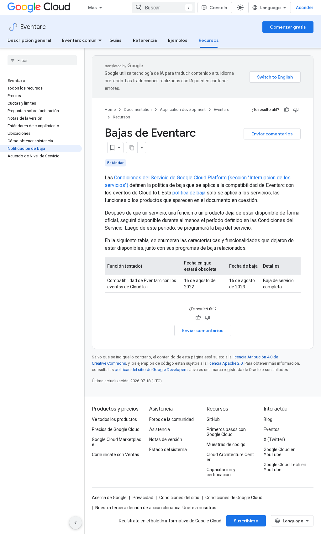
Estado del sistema (168, 449)
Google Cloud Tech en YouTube (285, 467)
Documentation (138, 109)
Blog (268, 419)
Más (92, 7)
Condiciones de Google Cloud (233, 497)
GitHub (213, 419)
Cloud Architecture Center (230, 457)
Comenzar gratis (288, 27)
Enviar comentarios (272, 134)
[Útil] (286, 109)
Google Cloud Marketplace (116, 442)
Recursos (209, 40)
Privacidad (143, 497)
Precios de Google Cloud (115, 429)
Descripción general (29, 40)
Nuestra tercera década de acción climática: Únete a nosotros (155, 507)
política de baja (188, 193)
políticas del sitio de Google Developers (151, 369)
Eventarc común (79, 40)
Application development (183, 109)
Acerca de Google (109, 497)
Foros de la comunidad (171, 419)
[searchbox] (42, 60)
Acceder (304, 7)
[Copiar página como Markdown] (132, 147)
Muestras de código (226, 444)
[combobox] (163, 7)
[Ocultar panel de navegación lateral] (75, 522)
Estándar (115, 162)
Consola (218, 7)
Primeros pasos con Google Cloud (226, 432)
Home (110, 109)
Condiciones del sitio (179, 497)
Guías (115, 40)
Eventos (272, 429)
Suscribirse (246, 521)
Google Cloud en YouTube (280, 452)
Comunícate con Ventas (115, 454)
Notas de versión (165, 439)
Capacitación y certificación (221, 472)
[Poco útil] (296, 109)
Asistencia (159, 429)
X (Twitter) (274, 439)
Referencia (145, 40)
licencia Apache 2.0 (225, 363)
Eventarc (33, 27)
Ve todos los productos (114, 419)
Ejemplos (177, 40)
